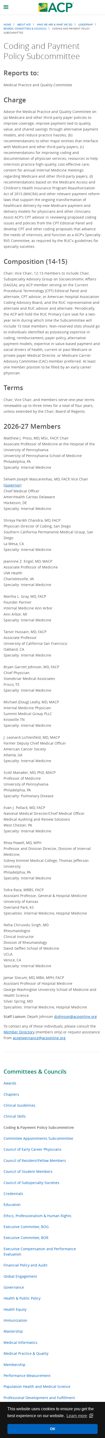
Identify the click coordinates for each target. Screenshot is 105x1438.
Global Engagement (20, 1276)
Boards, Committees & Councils (25, 28)
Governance (14, 1287)
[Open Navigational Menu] (6, 7)
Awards (10, 1083)
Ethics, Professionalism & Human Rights (37, 1215)
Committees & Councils (35, 1071)
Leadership (85, 24)
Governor (12, 485)
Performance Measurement (27, 1375)
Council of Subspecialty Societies (31, 1182)
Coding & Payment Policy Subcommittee (39, 1127)
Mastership (13, 1331)
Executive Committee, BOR (26, 1237)
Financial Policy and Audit (25, 1265)
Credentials (13, 1193)
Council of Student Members (28, 1171)
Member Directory (19, 1032)
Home (7, 24)
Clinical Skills (15, 1116)
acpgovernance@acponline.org (39, 1037)
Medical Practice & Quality (26, 1353)
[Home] (56, 7)
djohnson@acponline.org (75, 1016)
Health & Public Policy (22, 1298)
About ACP (24, 24)
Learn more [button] (77, 1416)
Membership (14, 1364)
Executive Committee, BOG (26, 1226)
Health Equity (15, 1309)
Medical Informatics (20, 1342)
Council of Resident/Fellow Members (35, 1160)
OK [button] (52, 1429)
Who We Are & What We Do (54, 24)
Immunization (15, 1320)
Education (12, 1204)
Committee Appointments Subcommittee (38, 1138)
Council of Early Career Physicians (32, 1149)
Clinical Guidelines (19, 1105)
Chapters (11, 1094)
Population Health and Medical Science (37, 1386)
